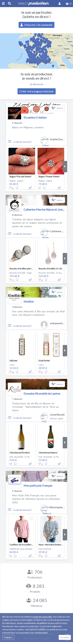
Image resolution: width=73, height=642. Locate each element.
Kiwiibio (29, 301)
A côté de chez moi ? (22, 142)
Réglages (8, 637)
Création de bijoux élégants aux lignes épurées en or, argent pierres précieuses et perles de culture (37, 223)
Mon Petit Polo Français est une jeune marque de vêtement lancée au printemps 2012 (36, 499)
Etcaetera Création (35, 117)
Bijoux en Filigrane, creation (27, 127)
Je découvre (36, 84)
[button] (68, 3)
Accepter (64, 637)
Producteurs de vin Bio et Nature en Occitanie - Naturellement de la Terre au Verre (35, 407)
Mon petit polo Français (38, 485)
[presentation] (8, 166)
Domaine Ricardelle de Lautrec (42, 393)
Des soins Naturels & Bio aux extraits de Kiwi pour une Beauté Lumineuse (38, 313)
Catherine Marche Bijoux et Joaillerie (46, 209)
